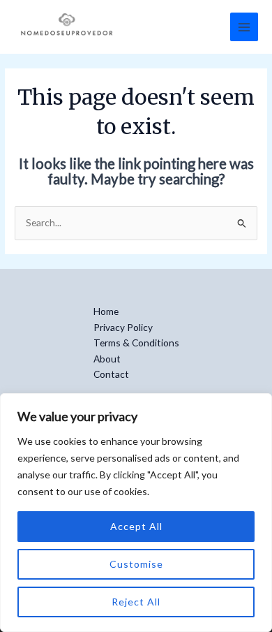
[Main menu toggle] (244, 27)
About (107, 359)
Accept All (136, 526)
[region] (136, 512)
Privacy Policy (123, 327)
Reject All (136, 602)
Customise (136, 564)
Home (106, 311)
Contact (111, 374)
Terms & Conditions (136, 342)
